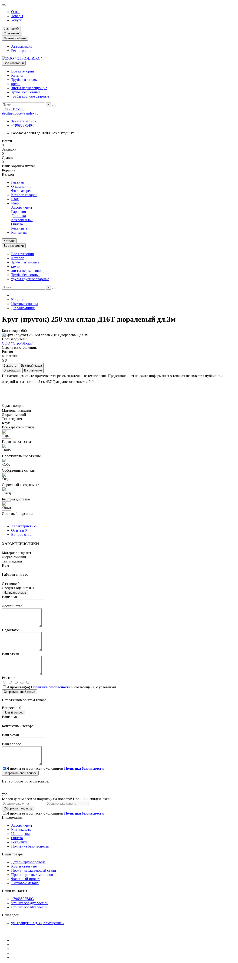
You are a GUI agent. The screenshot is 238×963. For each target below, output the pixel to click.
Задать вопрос (13, 406)
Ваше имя (9, 597)
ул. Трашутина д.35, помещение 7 (37, 923)
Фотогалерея (21, 191)
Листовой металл (25, 883)
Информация (12, 817)
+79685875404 (22, 125)
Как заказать (21, 830)
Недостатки (11, 630)
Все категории (22, 71)
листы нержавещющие (29, 88)
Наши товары (12, 854)
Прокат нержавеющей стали (33, 870)
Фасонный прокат (25, 879)
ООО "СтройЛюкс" (17, 343)
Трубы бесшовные (25, 92)
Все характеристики (18, 427)
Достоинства (12, 606)
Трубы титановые (25, 80)
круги (15, 84)
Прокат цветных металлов (32, 875)
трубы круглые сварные (30, 96)
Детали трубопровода (28, 862)
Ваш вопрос (11, 744)
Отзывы (19, 530)
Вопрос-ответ (22, 534)
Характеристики (24, 526)
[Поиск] (54, 105)
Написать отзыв (15, 592)
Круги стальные (24, 866)
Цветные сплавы (24, 304)
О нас (15, 12)
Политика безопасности (30, 846)
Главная (17, 182)
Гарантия (18, 212)
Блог (15, 199)
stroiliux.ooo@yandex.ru (20, 113)
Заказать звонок (23, 121)
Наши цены (20, 834)
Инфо (15, 203)
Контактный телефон (19, 726)
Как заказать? (22, 220)
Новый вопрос (13, 712)
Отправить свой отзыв (19, 691)
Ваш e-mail (10, 735)
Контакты (19, 232)
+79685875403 (13, 109)
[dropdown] (4, 5)
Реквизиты (19, 228)
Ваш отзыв (10, 654)
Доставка (18, 216)
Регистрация (21, 51)
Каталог (17, 75)
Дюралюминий (23, 308)
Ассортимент (21, 207)
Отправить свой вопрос (20, 773)
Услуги (16, 20)
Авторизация (21, 46)
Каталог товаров (24, 195)
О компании (21, 186)
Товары (17, 16)
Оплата (17, 224)
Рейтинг (8, 678)
